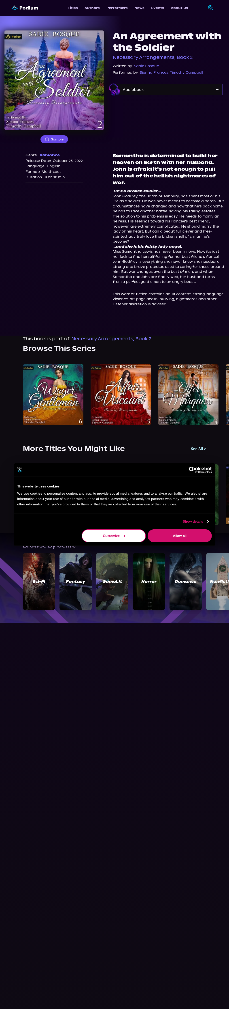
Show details (193, 521)
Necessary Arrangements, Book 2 (153, 57)
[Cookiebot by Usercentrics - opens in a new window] (192, 470)
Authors (92, 8)
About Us (179, 8)
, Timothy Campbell (185, 72)
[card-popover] (53, 394)
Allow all (180, 535)
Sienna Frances (154, 72)
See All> (198, 448)
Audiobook (133, 89)
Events (157, 8)
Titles (73, 8)
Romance (50, 155)
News (139, 8)
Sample (57, 139)
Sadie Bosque (146, 66)
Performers (117, 8)
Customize (111, 535)
